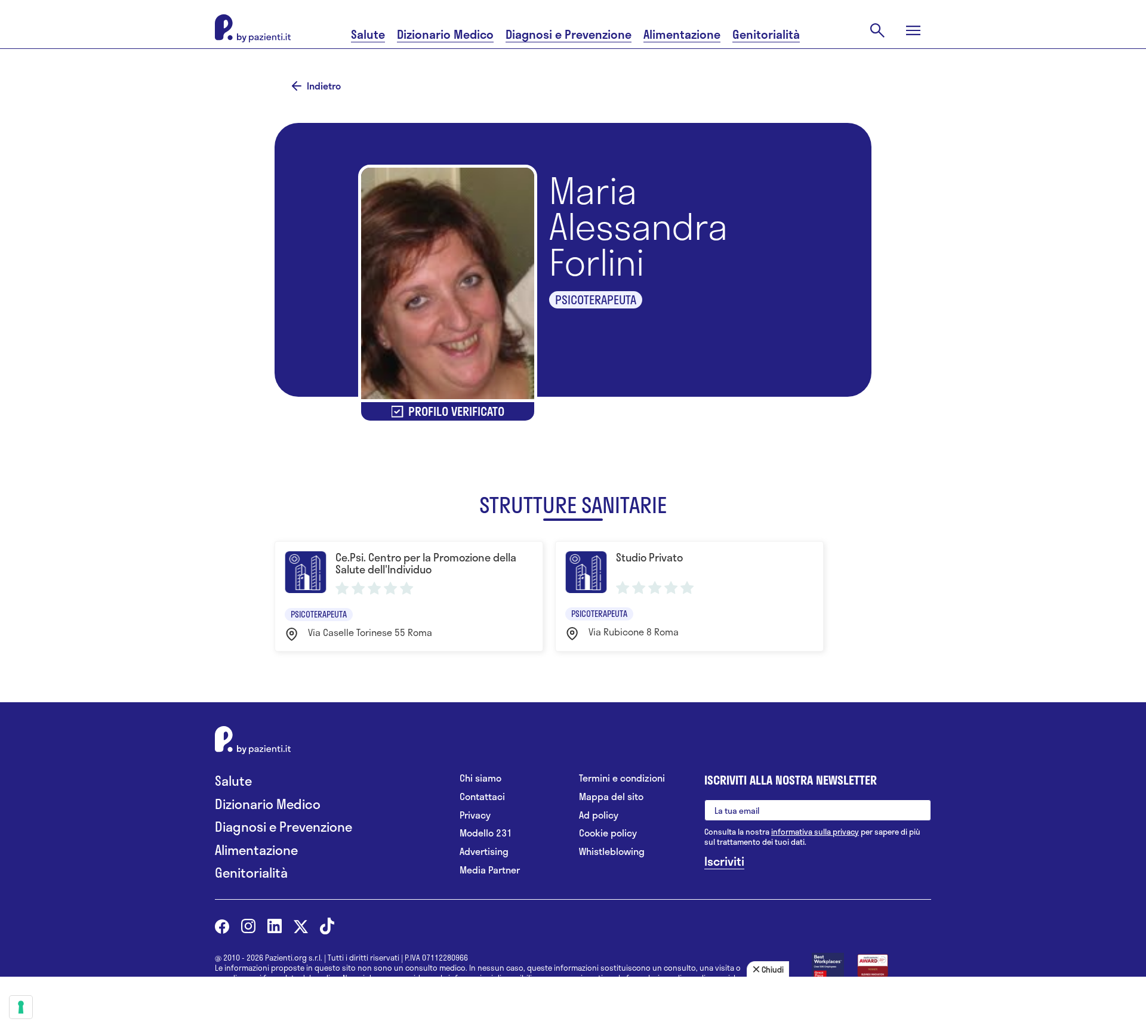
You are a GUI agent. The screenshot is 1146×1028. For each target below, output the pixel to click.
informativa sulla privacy (815, 832)
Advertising (484, 851)
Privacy (475, 815)
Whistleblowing (612, 851)
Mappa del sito (611, 797)
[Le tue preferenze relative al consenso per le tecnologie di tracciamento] (21, 1007)
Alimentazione (681, 34)
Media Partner (490, 870)
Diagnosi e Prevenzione (568, 34)
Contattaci (482, 797)
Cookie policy (608, 833)
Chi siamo (480, 778)
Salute (368, 34)
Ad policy (598, 815)
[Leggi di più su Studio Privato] (689, 596)
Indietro (324, 86)
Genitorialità (766, 34)
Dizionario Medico (445, 34)
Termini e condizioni (622, 778)
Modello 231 (486, 833)
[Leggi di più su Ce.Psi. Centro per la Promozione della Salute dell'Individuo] (409, 596)
